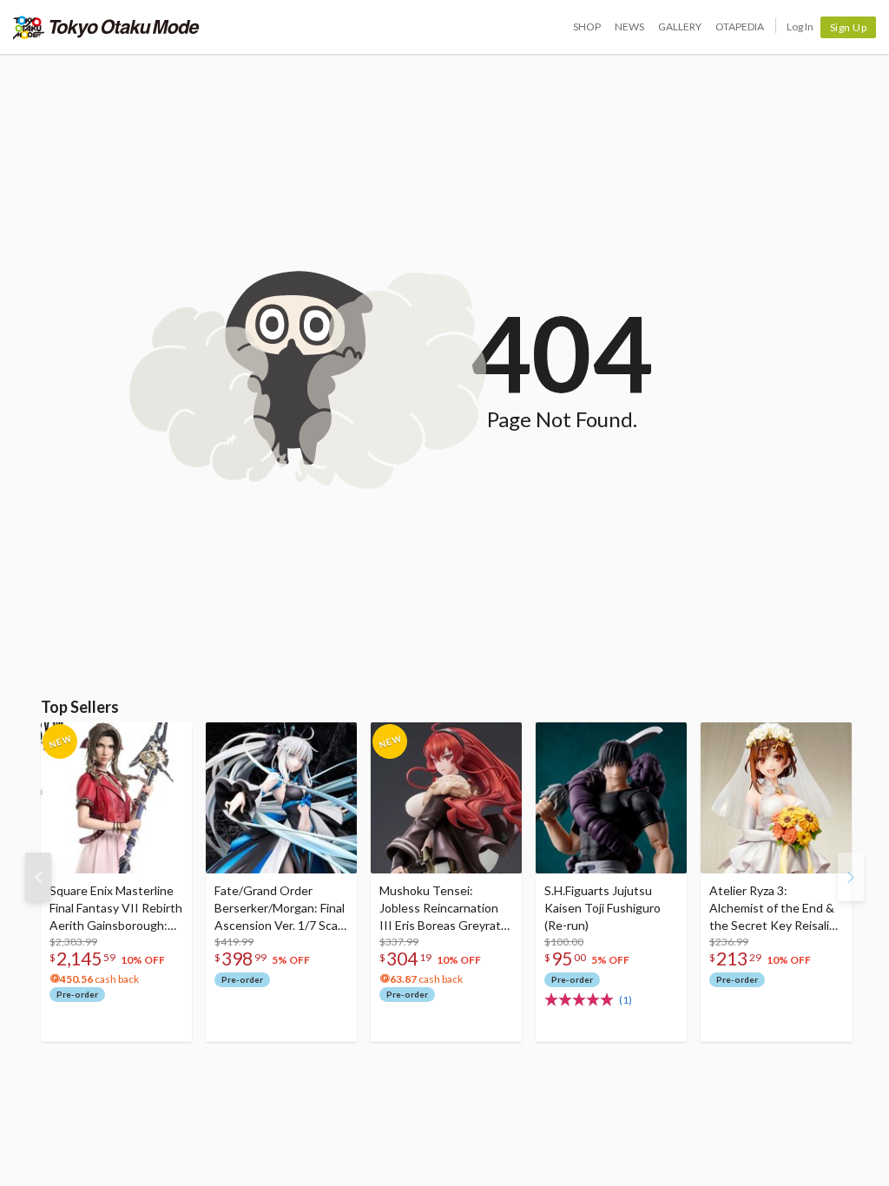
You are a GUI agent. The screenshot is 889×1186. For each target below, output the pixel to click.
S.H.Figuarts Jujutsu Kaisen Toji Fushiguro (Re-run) (602, 907)
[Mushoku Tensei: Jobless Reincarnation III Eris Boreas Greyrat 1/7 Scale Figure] (446, 797)
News (629, 26)
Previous (38, 877)
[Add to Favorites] (169, 739)
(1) (625, 999)
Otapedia (739, 26)
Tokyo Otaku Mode (106, 27)
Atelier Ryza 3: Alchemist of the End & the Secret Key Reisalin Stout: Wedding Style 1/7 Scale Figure (772, 908)
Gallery (679, 26)
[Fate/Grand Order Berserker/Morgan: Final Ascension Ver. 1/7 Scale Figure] (281, 797)
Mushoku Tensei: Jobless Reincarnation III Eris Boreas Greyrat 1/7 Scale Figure (440, 908)
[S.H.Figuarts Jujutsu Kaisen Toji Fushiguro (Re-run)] (611, 797)
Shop (587, 26)
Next (851, 877)
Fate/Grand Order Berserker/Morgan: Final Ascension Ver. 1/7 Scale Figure (280, 908)
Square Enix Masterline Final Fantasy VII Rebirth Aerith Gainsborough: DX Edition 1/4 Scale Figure (115, 908)
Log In (800, 26)
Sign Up (848, 27)
